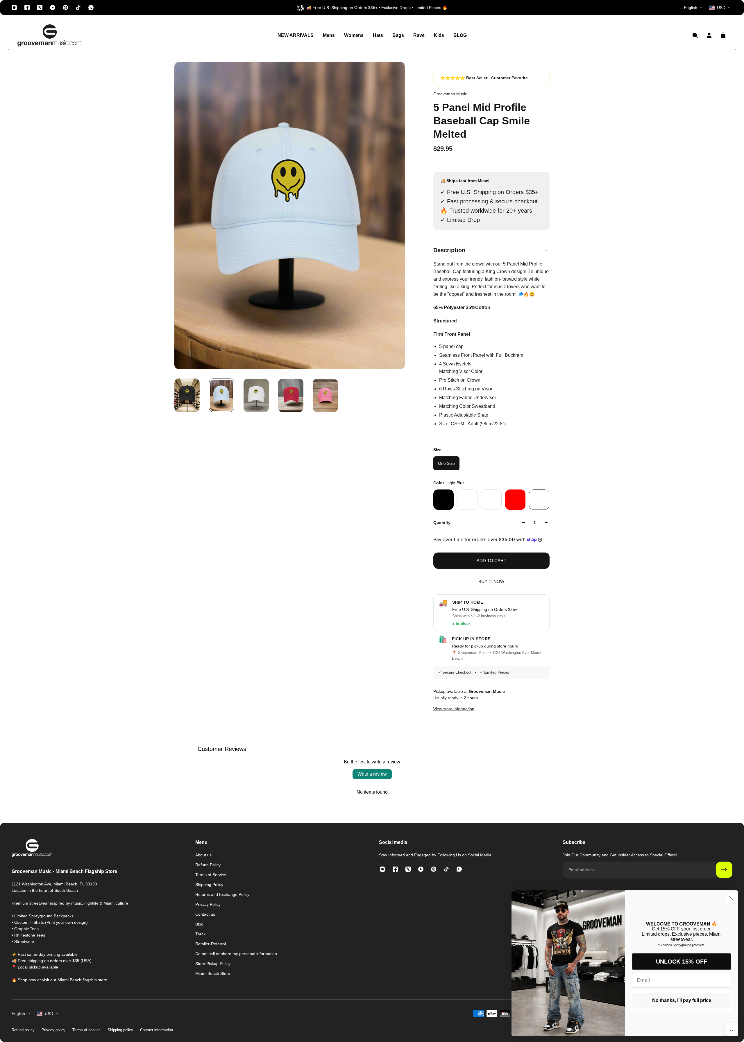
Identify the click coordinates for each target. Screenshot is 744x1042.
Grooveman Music (450, 94)
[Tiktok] (78, 7)
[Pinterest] (65, 7)
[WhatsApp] (91, 7)
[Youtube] (52, 7)
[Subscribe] (724, 870)
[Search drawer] (695, 35)
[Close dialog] (731, 898)
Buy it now (491, 581)
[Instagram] (14, 7)
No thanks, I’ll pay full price (681, 1000)
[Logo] (49, 35)
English (18, 1013)
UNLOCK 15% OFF (681, 961)
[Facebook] (27, 7)
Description (449, 250)
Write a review (372, 774)
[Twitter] (39, 7)
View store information (453, 708)
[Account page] (709, 35)
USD (49, 1013)
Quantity (441, 522)
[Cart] (723, 35)
